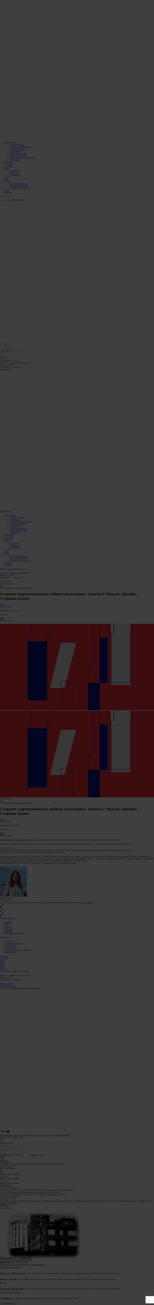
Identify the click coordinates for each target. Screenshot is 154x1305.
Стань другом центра (18, 156)
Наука (7, 181)
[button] (77, 907)
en (6, 346)
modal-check (5, 1208)
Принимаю (5, 1205)
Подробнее (12, 1203)
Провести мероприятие (30, 988)
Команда (8, 927)
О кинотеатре (15, 175)
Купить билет (18, 200)
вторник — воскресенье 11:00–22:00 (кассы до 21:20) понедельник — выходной (15, 365)
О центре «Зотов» (7, 918)
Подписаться (5, 1186)
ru (5, 344)
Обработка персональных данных (41, 1135)
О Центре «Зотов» (17, 145)
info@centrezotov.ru (8, 986)
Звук (7, 179)
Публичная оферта (62, 1135)
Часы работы (10, 946)
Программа (14, 173)
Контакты (9, 931)
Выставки (9, 162)
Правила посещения (18, 153)
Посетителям (10, 143)
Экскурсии (9, 164)
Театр (7, 177)
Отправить (5, 1162)
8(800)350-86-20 (6, 984)
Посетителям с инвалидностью (22, 158)
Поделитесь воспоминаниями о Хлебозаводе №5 (23, 1264)
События (8, 166)
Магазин (8, 192)
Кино (7, 168)
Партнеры (9, 929)
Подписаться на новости (10, 988)
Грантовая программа (18, 184)
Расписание (14, 171)
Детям (7, 190)
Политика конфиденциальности (13, 1135)
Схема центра (15, 151)
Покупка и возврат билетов (21, 147)
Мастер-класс (5, 606)
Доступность (15, 160)
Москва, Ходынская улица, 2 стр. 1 (10, 360)
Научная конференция (19, 186)
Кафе (7, 924)
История (8, 922)
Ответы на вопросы (18, 149)
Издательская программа (20, 188)
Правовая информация (14, 933)
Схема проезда (11, 948)
